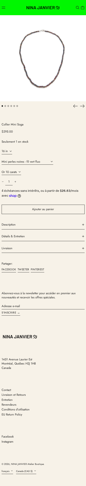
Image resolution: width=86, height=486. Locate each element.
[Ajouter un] (15, 181)
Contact (6, 390)
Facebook (8, 437)
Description (9, 225)
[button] (77, 7)
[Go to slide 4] (11, 106)
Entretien (7, 400)
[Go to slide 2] (5, 106)
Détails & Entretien (13, 236)
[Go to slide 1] (2, 106)
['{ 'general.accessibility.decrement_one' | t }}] (2, 181)
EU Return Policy (12, 414)
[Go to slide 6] (17, 106)
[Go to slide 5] (14, 106)
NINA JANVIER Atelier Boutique (27, 464)
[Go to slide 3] (8, 106)
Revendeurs (9, 404)
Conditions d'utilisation (16, 409)
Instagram (7, 442)
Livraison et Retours (14, 395)
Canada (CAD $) (24, 471)
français (6, 471)
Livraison (7, 248)
